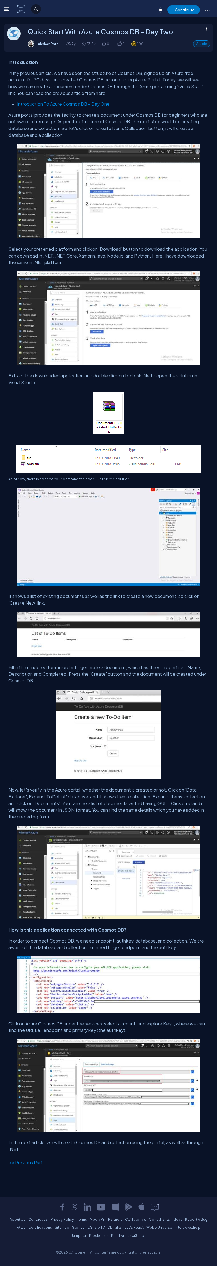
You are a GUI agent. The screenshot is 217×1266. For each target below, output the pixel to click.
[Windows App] (115, 1207)
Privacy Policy (62, 1219)
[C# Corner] (21, 9)
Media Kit (97, 1219)
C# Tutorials (135, 1219)
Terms (82, 1219)
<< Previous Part (25, 1162)
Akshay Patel (48, 44)
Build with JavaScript (128, 1235)
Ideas (177, 1219)
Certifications (40, 1227)
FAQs (20, 1227)
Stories (78, 1227)
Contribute (184, 9)
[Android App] (128, 1207)
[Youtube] (101, 1207)
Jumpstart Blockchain (89, 1235)
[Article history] (69, 44)
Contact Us (38, 1219)
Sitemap (62, 1227)
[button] (207, 10)
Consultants (159, 1219)
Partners (115, 1219)
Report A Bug (196, 1219)
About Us (17, 1219)
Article (201, 44)
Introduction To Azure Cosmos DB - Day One (63, 104)
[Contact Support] (155, 1207)
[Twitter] (74, 1207)
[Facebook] (62, 1207)
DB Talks (115, 1227)
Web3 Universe (159, 1227)
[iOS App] (141, 1207)
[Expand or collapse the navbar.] (7, 9)
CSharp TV (96, 1227)
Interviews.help (188, 1227)
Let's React (134, 1227)
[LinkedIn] (87, 1207)
